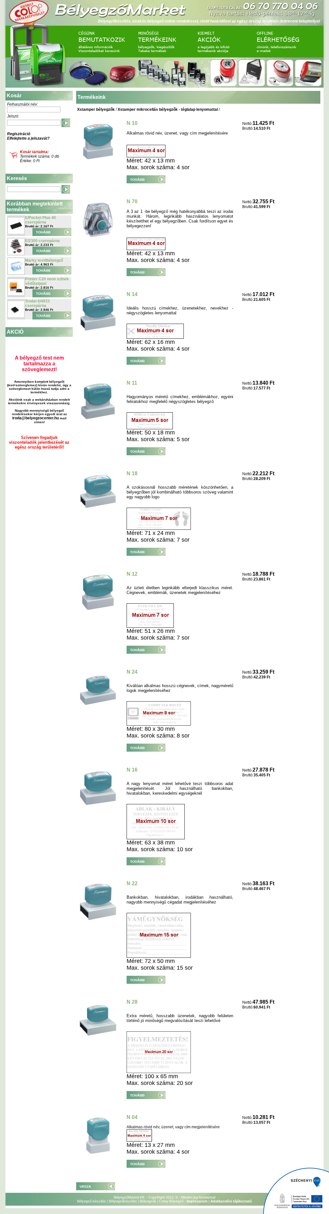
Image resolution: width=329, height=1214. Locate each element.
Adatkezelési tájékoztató (231, 1201)
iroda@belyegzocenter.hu (35, 418)
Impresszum (197, 1201)
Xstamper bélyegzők (96, 109)
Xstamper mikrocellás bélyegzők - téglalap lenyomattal (168, 109)
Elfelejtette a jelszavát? (28, 138)
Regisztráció (18, 134)
